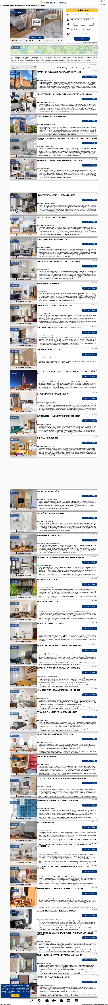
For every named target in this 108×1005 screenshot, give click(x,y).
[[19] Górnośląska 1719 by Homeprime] (23, 522)
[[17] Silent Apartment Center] (23, 446)
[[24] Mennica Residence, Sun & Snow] (23, 632)
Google (3, 987)
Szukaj (82, 39)
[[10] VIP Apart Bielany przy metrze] (23, 292)
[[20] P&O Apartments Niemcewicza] (23, 544)
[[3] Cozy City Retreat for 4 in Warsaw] (23, 125)
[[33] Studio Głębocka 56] (23, 831)
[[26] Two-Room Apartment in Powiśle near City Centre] (23, 676)
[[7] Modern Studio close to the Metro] (23, 226)
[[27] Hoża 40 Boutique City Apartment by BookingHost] (23, 698)
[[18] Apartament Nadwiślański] (23, 500)
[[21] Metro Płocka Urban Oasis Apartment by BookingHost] (23, 566)
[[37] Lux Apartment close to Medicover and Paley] (23, 919)
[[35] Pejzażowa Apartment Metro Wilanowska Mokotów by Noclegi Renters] (23, 875)
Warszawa (14, 74)
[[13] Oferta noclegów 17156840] (23, 358)
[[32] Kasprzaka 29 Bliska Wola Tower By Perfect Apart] (23, 809)
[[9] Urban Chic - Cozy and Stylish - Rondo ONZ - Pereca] (23, 270)
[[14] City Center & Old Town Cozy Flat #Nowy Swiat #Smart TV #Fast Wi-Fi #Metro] (23, 380)
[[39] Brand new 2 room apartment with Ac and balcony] (23, 963)
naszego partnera (64, 362)
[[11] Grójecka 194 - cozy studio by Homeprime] (23, 314)
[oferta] (16, 90)
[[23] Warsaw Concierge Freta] (23, 610)
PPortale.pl (8, 1004)
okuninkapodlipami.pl (54, 3)
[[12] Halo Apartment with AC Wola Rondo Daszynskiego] (23, 336)
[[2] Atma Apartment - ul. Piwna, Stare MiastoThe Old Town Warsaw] (23, 102)
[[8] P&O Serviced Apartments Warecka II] (23, 248)
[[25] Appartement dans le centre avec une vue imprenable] (23, 654)
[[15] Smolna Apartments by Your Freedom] (23, 402)
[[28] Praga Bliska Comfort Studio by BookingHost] (23, 720)
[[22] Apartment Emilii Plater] (23, 588)
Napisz (106, 1004)
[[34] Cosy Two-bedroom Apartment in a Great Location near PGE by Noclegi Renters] (23, 853)
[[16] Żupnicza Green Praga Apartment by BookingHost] (23, 424)
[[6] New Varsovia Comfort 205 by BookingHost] (23, 203)
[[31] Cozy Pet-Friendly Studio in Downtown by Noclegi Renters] (23, 787)
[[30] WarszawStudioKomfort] (23, 765)
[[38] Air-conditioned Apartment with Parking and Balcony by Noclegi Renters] (23, 941)
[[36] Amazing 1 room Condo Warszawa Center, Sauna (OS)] (23, 897)
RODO (10, 993)
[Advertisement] (54, 473)
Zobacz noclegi (89, 77)
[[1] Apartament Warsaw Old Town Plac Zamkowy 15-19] (23, 80)
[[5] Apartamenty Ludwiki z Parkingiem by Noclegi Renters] (23, 169)
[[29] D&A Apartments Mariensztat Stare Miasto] (23, 743)
